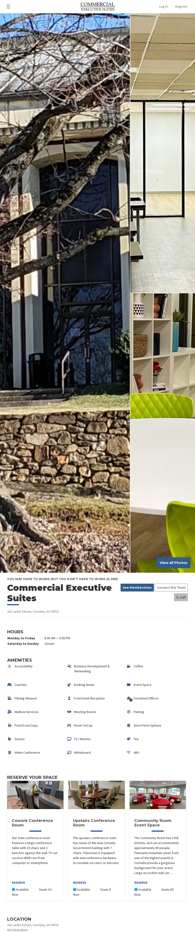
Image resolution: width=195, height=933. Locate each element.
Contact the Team (171, 587)
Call (182, 597)
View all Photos (173, 563)
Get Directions (17, 930)
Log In (163, 6)
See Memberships (137, 587)
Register (181, 6)
